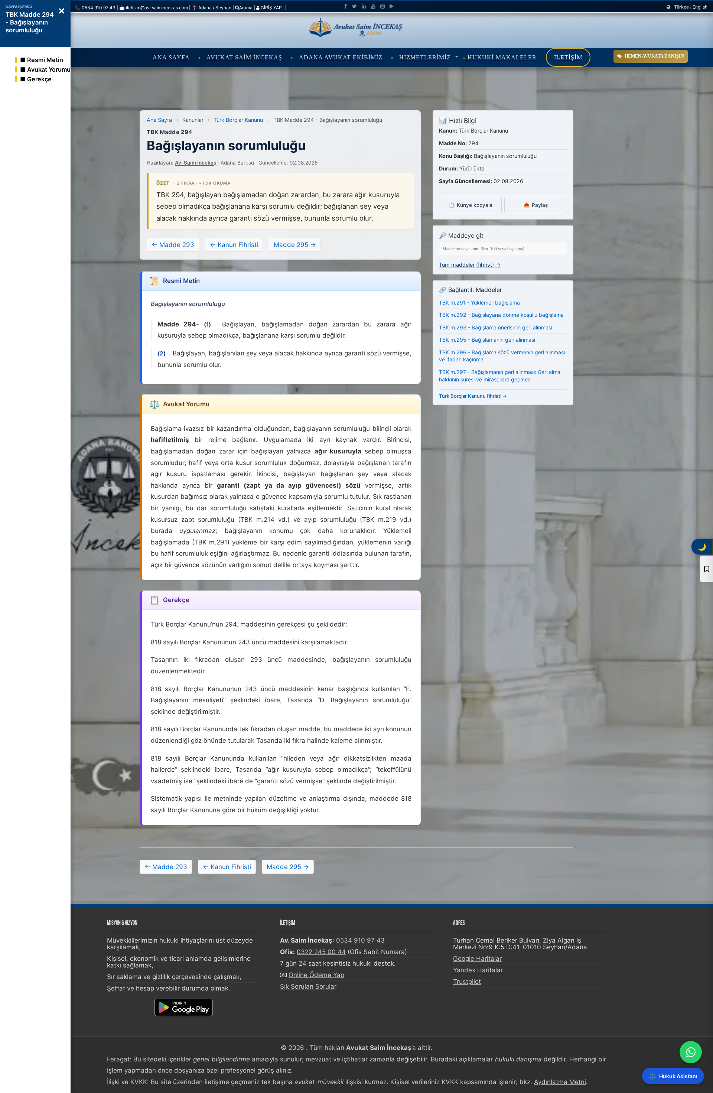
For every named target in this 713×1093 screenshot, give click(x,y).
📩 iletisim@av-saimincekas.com (153, 7)
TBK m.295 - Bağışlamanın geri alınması (487, 339)
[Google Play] (391, 6)
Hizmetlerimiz (425, 57)
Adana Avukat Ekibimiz (340, 57)
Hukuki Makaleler (502, 57)
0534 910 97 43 (360, 940)
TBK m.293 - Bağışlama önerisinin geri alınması (495, 327)
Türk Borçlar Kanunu (238, 120)
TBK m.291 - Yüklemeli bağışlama (479, 302)
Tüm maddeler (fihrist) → (470, 264)
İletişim (568, 57)
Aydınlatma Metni (560, 1082)
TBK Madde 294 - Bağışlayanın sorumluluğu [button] (30, 22)
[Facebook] (346, 6)
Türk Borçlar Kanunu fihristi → (473, 396)
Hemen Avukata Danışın (654, 56)
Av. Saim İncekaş (195, 163)
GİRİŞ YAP (271, 7)
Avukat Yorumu (49, 69)
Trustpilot (467, 981)
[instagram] (382, 6)
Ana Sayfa (171, 57)
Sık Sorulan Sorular (308, 986)
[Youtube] (373, 6)
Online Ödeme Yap (316, 975)
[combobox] (503, 249)
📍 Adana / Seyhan (211, 7)
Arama (246, 7)
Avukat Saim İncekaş (244, 57)
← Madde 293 (173, 244)
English (700, 7)
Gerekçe (39, 79)
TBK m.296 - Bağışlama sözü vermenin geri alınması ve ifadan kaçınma (502, 356)
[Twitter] (354, 6)
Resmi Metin (45, 60)
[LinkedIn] (364, 6)
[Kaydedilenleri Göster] (706, 569)
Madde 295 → (295, 244)
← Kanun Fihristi (234, 244)
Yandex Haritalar (478, 970)
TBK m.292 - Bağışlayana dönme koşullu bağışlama (501, 315)
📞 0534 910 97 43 (95, 7)
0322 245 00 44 (321, 952)
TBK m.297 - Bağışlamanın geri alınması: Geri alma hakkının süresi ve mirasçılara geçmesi (499, 376)
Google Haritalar (477, 958)
